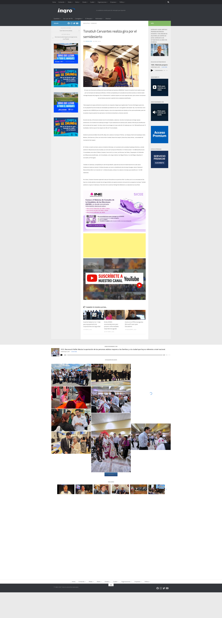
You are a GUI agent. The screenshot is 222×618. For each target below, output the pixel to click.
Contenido (61, 2)
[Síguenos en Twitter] (74, 23)
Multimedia (98, 18)
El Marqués (88, 18)
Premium (108, 18)
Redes (69, 2)
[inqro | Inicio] (74, 10)
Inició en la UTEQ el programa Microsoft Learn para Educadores (134, 324)
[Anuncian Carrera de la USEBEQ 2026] (157, 489)
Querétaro (56, 18)
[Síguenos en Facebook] (69, 23)
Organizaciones (102, 2)
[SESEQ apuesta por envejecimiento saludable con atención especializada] (65, 489)
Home (54, 2)
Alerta (77, 2)
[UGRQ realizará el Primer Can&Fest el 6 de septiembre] (120, 489)
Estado (84, 2)
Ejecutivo (86, 23)
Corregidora (78, 18)
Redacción (89, 41)
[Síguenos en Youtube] (77, 23)
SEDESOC (94, 23)
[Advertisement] (114, 245)
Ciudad (92, 2)
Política (122, 2)
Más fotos (111, 474)
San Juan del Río (68, 18)
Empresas (113, 2)
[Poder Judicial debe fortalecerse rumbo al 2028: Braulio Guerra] (138, 489)
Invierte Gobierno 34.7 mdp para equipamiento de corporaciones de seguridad (91, 324)
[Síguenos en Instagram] (71, 23)
